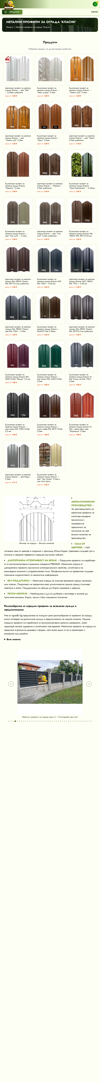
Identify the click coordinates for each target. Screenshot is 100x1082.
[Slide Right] (89, 684)
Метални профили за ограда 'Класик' (33, 27)
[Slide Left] (11, 684)
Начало (9, 27)
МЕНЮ (94, 11)
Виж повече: (14, 639)
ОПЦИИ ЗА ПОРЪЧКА (19, 83)
